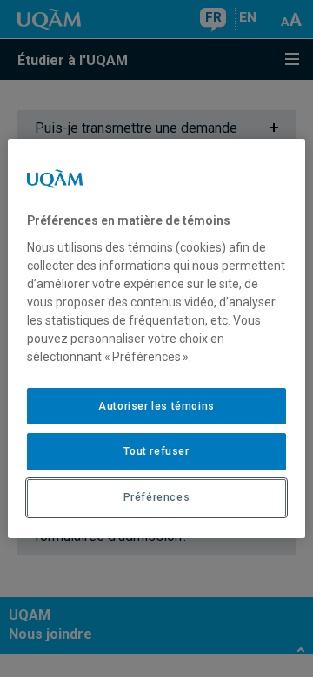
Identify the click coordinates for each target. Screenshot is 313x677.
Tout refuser (156, 451)
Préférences (156, 497)
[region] (156, 338)
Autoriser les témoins (156, 406)
